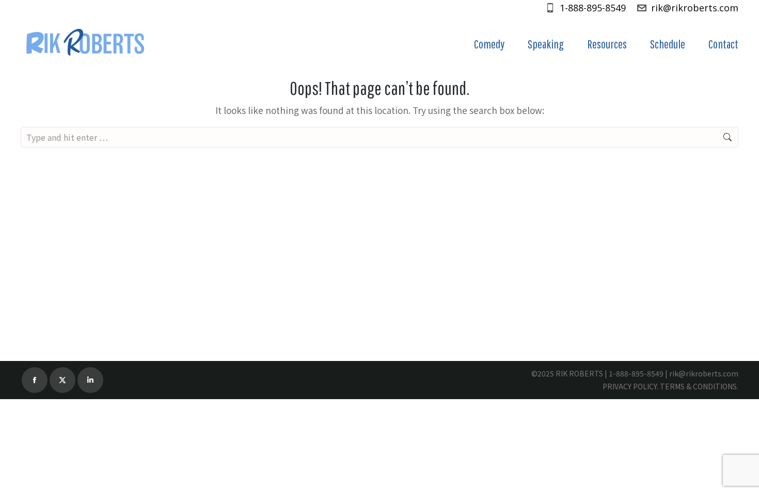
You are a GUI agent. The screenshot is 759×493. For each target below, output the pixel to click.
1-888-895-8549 (593, 8)
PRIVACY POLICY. (630, 386)
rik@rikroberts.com (694, 8)
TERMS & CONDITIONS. (699, 386)
